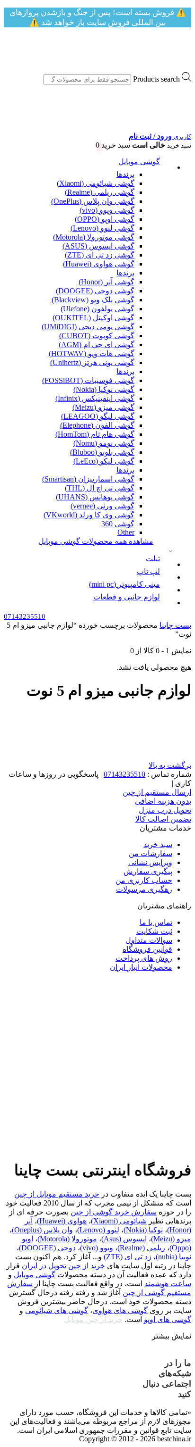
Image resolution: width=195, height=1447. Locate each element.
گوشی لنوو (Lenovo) (102, 228)
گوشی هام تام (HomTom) (94, 434)
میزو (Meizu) (171, 1239)
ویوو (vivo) (96, 1248)
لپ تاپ (148, 571)
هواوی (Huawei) (62, 1221)
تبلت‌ (153, 559)
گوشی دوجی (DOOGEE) (95, 291)
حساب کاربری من (143, 880)
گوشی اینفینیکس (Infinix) (94, 398)
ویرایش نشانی (150, 862)
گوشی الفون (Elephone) (97, 425)
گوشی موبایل (139, 162)
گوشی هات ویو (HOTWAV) (91, 353)
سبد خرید (157, 844)
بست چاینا (175, 625)
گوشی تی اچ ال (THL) (99, 488)
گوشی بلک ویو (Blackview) (93, 300)
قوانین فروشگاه (147, 949)
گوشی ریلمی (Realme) (99, 192)
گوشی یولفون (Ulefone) (97, 309)
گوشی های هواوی (120, 1310)
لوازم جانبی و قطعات (126, 597)
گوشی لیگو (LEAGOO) (97, 416)
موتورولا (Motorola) (67, 1239)
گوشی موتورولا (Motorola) (93, 237)
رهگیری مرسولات (144, 889)
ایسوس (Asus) (124, 1239)
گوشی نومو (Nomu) (103, 443)
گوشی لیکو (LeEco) (103, 461)
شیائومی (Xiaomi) (119, 1221)
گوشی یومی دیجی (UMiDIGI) (88, 327)
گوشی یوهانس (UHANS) (95, 497)
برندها (125, 174)
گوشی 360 (117, 524)
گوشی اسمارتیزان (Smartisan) (88, 479)
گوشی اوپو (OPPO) (104, 219)
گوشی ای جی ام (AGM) (96, 345)
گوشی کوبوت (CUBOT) (96, 336)
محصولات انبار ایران (141, 967)
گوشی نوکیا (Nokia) (103, 389)
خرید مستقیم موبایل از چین (56, 1194)
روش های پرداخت (143, 958)
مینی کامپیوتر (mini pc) (124, 584)
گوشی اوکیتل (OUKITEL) (93, 318)
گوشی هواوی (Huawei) (98, 264)
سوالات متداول (148, 940)
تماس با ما (156, 922)
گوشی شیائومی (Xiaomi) (95, 183)
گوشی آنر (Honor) (106, 282)
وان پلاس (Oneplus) (42, 1230)
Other (125, 532)
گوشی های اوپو (167, 1319)
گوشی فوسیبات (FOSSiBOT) (88, 380)
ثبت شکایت (154, 931)
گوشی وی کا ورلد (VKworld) (89, 515)
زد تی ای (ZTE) (127, 1257)
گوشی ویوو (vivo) (107, 210)
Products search (156, 79)
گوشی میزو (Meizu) (103, 407)
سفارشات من (150, 853)
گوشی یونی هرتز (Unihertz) (92, 362)
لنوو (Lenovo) (98, 1230)
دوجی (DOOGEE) (47, 1248)
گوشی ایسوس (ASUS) (98, 246)
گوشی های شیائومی (56, 1310)
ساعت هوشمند (167, 1284)
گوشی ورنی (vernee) (102, 506)
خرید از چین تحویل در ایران (63, 1266)
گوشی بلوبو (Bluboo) (102, 452)
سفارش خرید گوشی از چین (114, 1212)
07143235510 (124, 774)
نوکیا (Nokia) (143, 1230)
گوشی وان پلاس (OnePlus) (92, 201)
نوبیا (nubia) (173, 1257)
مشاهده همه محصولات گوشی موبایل (95, 541)
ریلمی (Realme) (141, 1248)
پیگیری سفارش (148, 871)
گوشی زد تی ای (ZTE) (99, 255)
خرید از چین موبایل (93, 1319)
